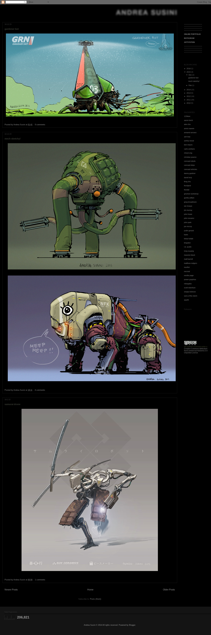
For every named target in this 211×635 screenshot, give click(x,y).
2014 (189, 90)
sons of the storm (190, 296)
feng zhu (187, 182)
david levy (188, 178)
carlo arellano (189, 149)
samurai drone (12, 404)
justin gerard (189, 231)
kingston (187, 243)
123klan (187, 116)
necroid (187, 271)
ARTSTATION (189, 42)
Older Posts (169, 589)
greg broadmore (190, 202)
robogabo (188, 284)
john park (187, 222)
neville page (189, 276)
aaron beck (188, 120)
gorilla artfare (189, 198)
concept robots (189, 161)
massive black (189, 255)
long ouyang (189, 251)
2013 (189, 93)
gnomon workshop (191, 194)
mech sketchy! (13, 138)
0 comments (40, 125)
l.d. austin (187, 247)
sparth (186, 300)
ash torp (187, 137)
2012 (189, 96)
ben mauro (188, 145)
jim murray (188, 210)
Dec (190, 75)
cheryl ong (188, 153)
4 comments (40, 390)
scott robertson (189, 288)
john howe (188, 214)
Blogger (132, 625)
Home (90, 589)
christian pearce (190, 157)
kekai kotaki (188, 239)
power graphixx (190, 280)
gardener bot (12, 29)
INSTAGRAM (189, 38)
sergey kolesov (190, 292)
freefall (186, 190)
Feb (190, 85)
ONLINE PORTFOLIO (192, 34)
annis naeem (189, 129)
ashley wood (189, 141)
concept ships (189, 165)
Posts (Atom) (95, 599)
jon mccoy (188, 226)
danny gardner (189, 173)
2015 (189, 72)
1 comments (40, 580)
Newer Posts (11, 589)
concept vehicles (190, 169)
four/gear (187, 186)
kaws (186, 235)
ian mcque (188, 206)
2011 (189, 100)
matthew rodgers (190, 263)
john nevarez (189, 218)
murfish (187, 267)
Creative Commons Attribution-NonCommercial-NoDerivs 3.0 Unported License (196, 351)
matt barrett (188, 259)
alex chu (187, 124)
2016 (189, 69)
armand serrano (190, 133)
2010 (189, 103)
